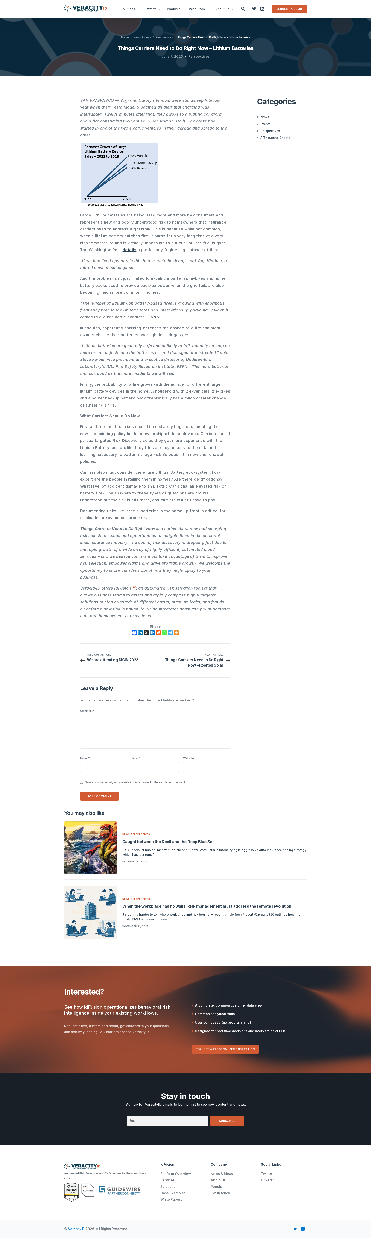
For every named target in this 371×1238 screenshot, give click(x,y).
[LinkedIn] (262, 8)
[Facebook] (134, 632)
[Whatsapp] (164, 632)
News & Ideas (222, 1173)
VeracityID (76, 1229)
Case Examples (173, 1193)
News (264, 117)
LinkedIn (268, 1180)
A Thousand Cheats (275, 137)
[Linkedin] (140, 632)
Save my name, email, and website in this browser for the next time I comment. (135, 782)
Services (167, 1180)
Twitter (266, 1173)
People (216, 1186)
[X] (146, 632)
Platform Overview (175, 1173)
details (130, 250)
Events (265, 123)
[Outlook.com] (152, 632)
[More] (176, 632)
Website (188, 758)
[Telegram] (170, 632)
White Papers (171, 1199)
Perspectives (199, 56)
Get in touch (220, 1193)
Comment (87, 710)
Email (136, 758)
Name (85, 758)
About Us (218, 1180)
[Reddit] (158, 632)
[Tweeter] (254, 8)
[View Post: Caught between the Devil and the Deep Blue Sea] (90, 847)
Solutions (167, 1186)
